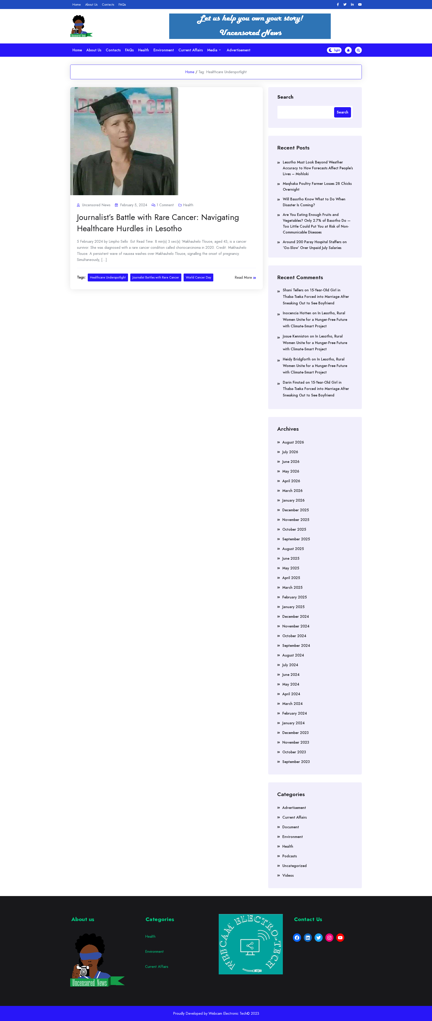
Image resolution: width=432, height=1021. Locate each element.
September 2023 (296, 761)
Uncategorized (294, 865)
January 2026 (293, 500)
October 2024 (294, 635)
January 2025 (293, 606)
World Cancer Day (198, 277)
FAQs (122, 4)
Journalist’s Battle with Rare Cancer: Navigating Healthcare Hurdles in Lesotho (158, 222)
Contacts (108, 4)
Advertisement (238, 50)
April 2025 (291, 577)
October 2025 (294, 529)
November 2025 (295, 519)
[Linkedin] (352, 5)
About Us (91, 4)
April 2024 (291, 694)
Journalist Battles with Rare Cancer (156, 277)
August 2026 (293, 442)
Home (76, 4)
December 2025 (295, 510)
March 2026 (292, 490)
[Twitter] (344, 5)
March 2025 (292, 587)
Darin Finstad (293, 382)
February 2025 (294, 597)
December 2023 (295, 732)
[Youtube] (360, 5)
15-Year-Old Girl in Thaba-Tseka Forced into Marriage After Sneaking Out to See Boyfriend (316, 297)
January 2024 (293, 723)
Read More (243, 277)
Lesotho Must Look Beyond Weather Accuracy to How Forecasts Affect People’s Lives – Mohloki (318, 168)
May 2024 (290, 684)
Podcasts (289, 856)
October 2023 (294, 752)
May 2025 (290, 568)
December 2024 (295, 616)
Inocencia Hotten (297, 313)
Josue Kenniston (296, 336)
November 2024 (295, 626)
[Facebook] (338, 5)
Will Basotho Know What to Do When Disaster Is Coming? (314, 202)
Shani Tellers (293, 290)
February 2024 (294, 713)
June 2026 (290, 461)
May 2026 (290, 471)
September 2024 (296, 645)
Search (285, 96)
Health (143, 50)
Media (212, 50)
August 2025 (293, 548)
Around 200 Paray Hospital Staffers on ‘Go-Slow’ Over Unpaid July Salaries (315, 244)
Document (290, 827)
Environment (163, 50)
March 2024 (292, 703)
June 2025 (290, 558)
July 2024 (290, 665)
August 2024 (293, 655)
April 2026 (291, 481)
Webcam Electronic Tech (228, 1013)
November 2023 (295, 742)
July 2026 (290, 452)
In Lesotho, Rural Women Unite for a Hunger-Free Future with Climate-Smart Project (315, 319)
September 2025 (296, 539)
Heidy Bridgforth (296, 359)
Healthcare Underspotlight (108, 277)
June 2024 (290, 674)
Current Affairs (190, 50)
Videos (288, 875)
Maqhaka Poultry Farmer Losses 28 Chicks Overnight (317, 186)
